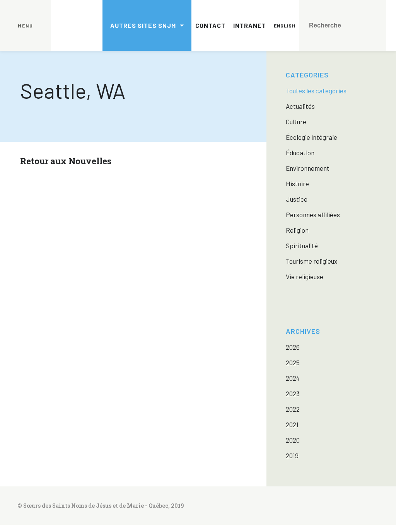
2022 (293, 409)
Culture (296, 121)
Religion (297, 230)
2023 (293, 393)
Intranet (249, 25)
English (284, 25)
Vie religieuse (304, 276)
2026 (293, 347)
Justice (296, 199)
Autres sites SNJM (143, 25)
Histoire (297, 183)
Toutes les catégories (316, 90)
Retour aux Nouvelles (65, 161)
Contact (210, 25)
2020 (293, 440)
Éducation (300, 152)
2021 (292, 424)
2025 (293, 362)
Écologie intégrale (311, 137)
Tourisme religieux (311, 261)
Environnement (307, 168)
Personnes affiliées (313, 214)
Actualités (300, 106)
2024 (293, 378)
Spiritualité (302, 245)
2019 (292, 455)
